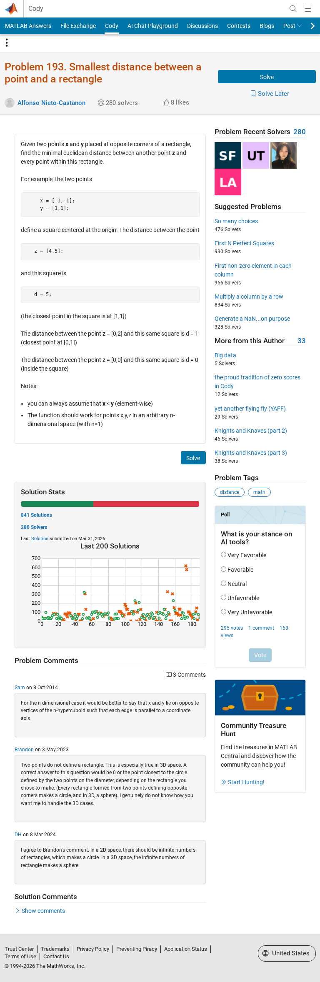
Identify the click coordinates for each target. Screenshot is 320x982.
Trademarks (55, 949)
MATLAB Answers (28, 25)
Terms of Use (20, 956)
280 (299, 132)
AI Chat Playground (153, 25)
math (259, 492)
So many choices (236, 221)
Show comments (43, 910)
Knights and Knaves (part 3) (251, 452)
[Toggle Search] (293, 8)
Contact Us (56, 956)
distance (229, 492)
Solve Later (273, 93)
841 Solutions (36, 515)
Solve (267, 77)
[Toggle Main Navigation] (308, 8)
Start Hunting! (246, 782)
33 (302, 341)
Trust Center (19, 949)
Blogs (267, 25)
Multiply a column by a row (249, 296)
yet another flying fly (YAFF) (250, 408)
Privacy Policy (93, 949)
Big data (225, 355)
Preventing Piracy (136, 949)
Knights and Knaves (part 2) (251, 430)
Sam (20, 687)
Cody (35, 8)
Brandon (24, 750)
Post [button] (289, 25)
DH (18, 834)
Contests (238, 25)
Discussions (202, 25)
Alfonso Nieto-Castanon (51, 103)
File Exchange (78, 25)
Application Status (185, 949)
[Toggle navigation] (6, 43)
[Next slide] (305, 25)
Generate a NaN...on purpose (252, 318)
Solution (39, 538)
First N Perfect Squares (244, 243)
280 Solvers (34, 527)
